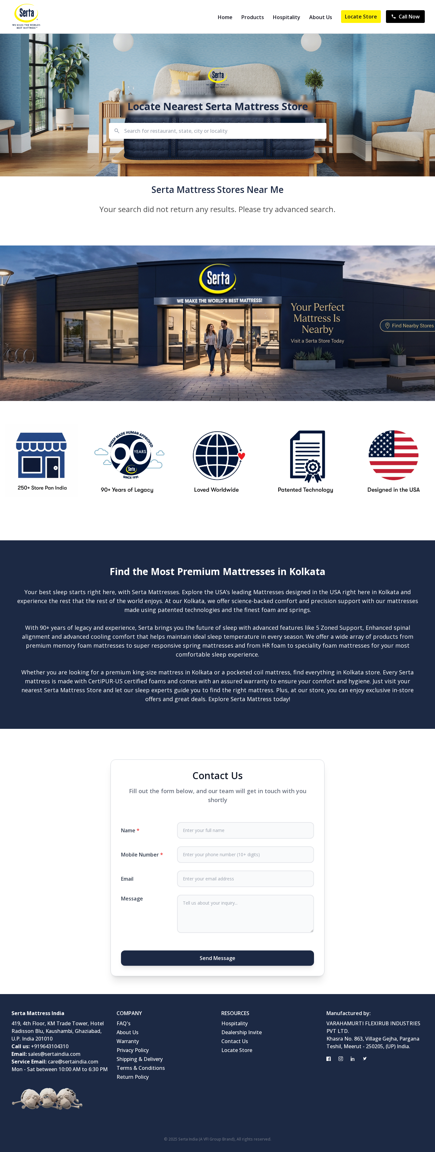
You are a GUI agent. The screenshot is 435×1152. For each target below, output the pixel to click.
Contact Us (234, 1041)
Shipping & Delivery (140, 1059)
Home (225, 17)
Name (130, 830)
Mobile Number (142, 854)
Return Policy (133, 1076)
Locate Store (361, 16)
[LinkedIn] (353, 1058)
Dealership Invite (241, 1032)
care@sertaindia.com (73, 1061)
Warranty (128, 1041)
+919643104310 (49, 1046)
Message (132, 898)
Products (252, 17)
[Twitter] (365, 1058)
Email (127, 878)
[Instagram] (341, 1058)
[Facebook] (328, 1058)
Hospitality (286, 17)
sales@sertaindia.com (54, 1053)
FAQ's (124, 1023)
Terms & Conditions (141, 1067)
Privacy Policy (133, 1050)
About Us (320, 17)
